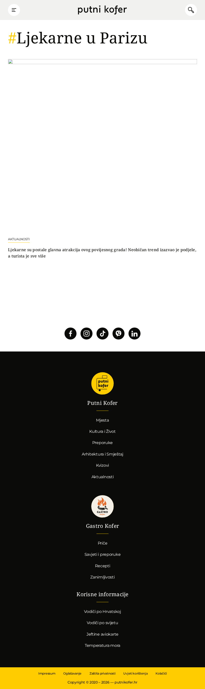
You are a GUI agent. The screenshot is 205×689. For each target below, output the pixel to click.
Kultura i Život (102, 431)
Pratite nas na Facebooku (70, 334)
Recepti (102, 566)
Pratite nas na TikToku (102, 334)
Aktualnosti (103, 476)
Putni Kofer (102, 9)
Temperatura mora (102, 645)
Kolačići (161, 673)
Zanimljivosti (102, 577)
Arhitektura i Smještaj (102, 454)
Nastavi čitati (102, 159)
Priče (103, 543)
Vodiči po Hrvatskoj (102, 611)
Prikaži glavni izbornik (14, 10)
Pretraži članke (191, 10)
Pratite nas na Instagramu (86, 334)
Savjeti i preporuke (102, 554)
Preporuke (102, 442)
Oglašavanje (72, 673)
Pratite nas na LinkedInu (134, 334)
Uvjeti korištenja (135, 673)
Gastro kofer (102, 506)
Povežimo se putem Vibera (118, 334)
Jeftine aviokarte (102, 634)
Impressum (46, 673)
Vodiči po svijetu (102, 622)
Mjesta (102, 420)
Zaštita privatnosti (102, 673)
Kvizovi (102, 465)
